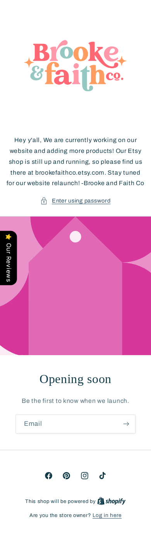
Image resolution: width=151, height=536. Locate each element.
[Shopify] (111, 501)
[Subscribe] (126, 424)
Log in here (107, 515)
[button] (75, 201)
